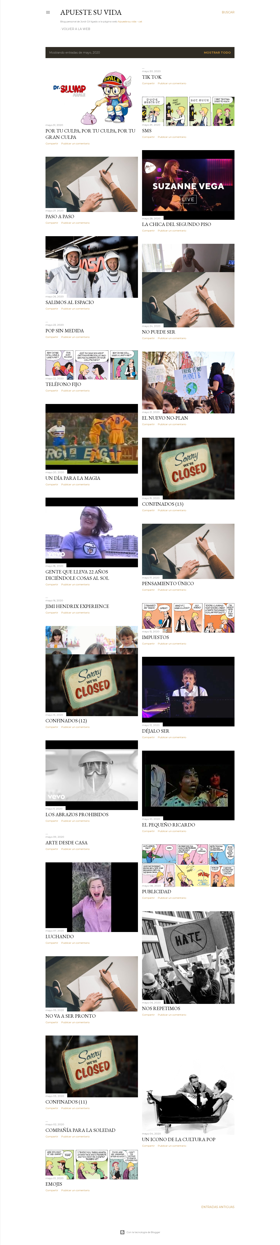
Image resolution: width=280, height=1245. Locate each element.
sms (146, 130)
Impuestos (155, 637)
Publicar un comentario (75, 143)
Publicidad (156, 891)
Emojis (54, 1184)
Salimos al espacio (70, 302)
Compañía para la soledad (80, 1130)
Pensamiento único (168, 583)
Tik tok (152, 77)
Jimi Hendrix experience (77, 606)
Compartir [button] (52, 143)
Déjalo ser (156, 731)
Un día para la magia (73, 478)
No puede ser (158, 332)
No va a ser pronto (71, 1016)
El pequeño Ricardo (168, 825)
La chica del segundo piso (176, 224)
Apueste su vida (91, 12)
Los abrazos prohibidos (77, 814)
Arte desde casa (67, 842)
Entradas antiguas (217, 1207)
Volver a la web (76, 29)
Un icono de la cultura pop (178, 1139)
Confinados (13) (162, 504)
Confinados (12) (66, 720)
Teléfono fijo (63, 384)
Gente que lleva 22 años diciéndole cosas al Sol (77, 574)
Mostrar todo (217, 52)
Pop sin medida (65, 330)
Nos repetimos (161, 1008)
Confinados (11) (66, 1102)
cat (140, 21)
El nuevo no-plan (165, 418)
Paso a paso (60, 216)
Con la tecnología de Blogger (143, 1232)
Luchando (60, 936)
